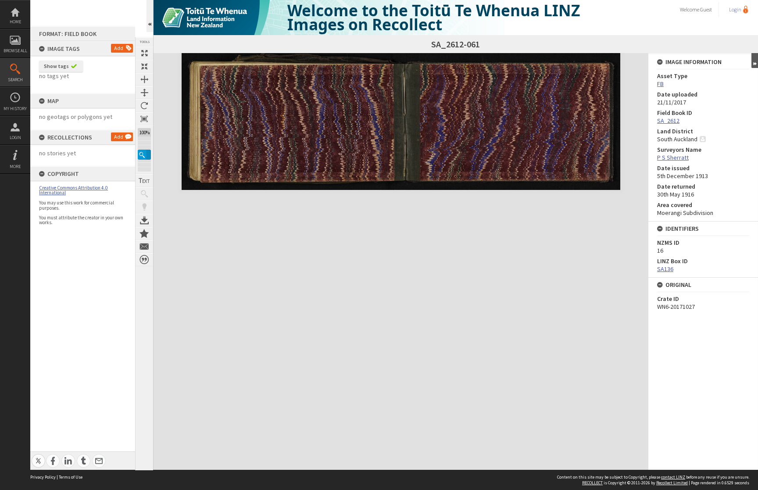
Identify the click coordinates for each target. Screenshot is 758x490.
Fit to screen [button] (144, 66)
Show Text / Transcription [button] (144, 180)
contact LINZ (673, 477)
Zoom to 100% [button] (144, 118)
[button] (144, 155)
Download (144, 220)
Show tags (56, 66)
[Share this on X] (38, 456)
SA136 (665, 269)
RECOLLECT (592, 483)
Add (118, 48)
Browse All (15, 51)
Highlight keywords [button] (144, 207)
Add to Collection (144, 233)
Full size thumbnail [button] (144, 53)
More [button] (15, 166)
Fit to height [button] (144, 92)
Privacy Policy (43, 477)
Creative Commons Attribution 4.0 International (73, 190)
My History (15, 108)
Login (15, 137)
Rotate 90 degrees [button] (144, 105)
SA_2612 (668, 121)
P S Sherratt (673, 157)
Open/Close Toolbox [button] (150, 16)
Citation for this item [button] (144, 259)
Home (15, 22)
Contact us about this (144, 246)
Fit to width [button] (144, 79)
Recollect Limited (672, 483)
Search (15, 79)
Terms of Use (70, 477)
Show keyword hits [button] (144, 193)
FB (660, 84)
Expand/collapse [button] (754, 60)
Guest (706, 9)
